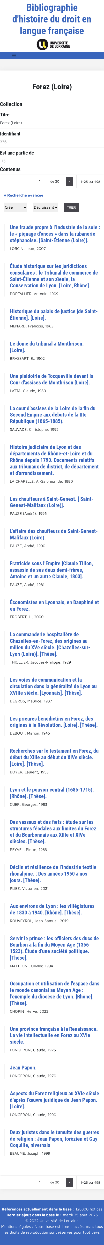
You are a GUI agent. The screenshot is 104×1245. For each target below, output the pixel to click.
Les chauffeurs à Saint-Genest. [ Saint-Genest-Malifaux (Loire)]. (51, 502)
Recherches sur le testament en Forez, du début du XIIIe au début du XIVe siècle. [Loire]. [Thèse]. (54, 757)
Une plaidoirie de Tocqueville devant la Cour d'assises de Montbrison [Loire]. (51, 379)
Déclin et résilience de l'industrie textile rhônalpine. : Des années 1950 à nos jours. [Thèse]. (53, 873)
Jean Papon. (23, 1067)
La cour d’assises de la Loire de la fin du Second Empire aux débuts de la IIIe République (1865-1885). (53, 414)
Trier (71, 207)
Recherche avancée (25, 195)
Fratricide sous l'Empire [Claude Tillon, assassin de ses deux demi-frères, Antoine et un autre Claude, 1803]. (51, 570)
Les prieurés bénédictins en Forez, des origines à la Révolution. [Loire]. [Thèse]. (54, 721)
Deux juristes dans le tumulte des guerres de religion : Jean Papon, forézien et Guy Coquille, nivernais (54, 1138)
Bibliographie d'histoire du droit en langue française (51, 19)
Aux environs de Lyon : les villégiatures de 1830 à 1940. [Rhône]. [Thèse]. (52, 909)
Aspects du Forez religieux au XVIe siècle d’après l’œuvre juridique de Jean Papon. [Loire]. (54, 1100)
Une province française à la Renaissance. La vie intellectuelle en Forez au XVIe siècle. (54, 1035)
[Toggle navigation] (14, 55)
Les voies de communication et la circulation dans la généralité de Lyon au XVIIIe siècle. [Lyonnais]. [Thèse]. (53, 686)
